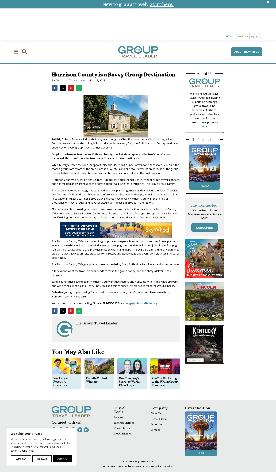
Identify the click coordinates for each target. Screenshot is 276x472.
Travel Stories (122, 428)
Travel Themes (122, 433)
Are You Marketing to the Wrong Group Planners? (165, 381)
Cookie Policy (27, 450)
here (204, 126)
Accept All (62, 458)
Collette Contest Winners (96, 380)
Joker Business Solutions (161, 466)
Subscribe (156, 424)
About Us (156, 413)
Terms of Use (146, 461)
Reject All (42, 458)
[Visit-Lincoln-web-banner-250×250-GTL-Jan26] (204, 320)
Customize (21, 458)
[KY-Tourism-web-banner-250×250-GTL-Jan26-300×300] (204, 363)
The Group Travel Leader (70, 80)
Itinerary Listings (124, 422)
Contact (155, 429)
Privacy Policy (130, 461)
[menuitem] (16, 52)
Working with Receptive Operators (62, 381)
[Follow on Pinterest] (79, 429)
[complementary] (41, 447)
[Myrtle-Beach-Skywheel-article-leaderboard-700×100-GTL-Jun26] (116, 237)
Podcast (118, 417)
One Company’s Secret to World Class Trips (129, 381)
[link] (54, 88)
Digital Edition (159, 418)
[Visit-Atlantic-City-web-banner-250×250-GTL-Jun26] (204, 277)
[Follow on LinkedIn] (86, 429)
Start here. (162, 4)
